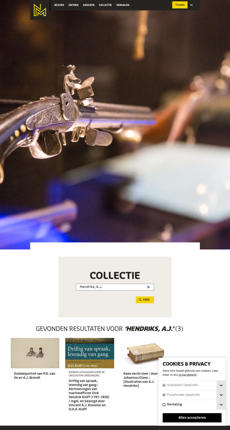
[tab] (221, 385)
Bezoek (59, 5)
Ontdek (74, 5)
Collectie (105, 5)
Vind (146, 299)
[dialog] (192, 392)
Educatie (89, 5)
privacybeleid (187, 375)
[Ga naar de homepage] (40, 10)
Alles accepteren (192, 418)
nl (192, 5)
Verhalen (122, 5)
